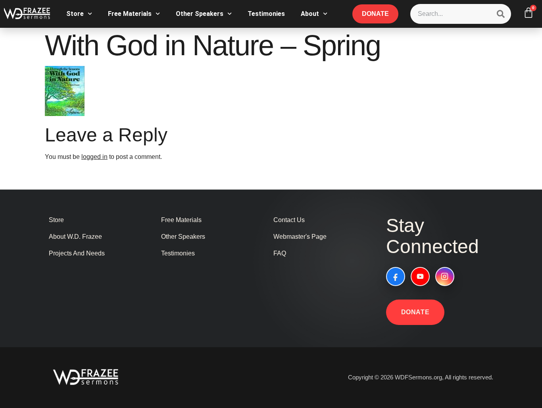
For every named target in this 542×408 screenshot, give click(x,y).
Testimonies (266, 13)
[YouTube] (420, 276)
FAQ (279, 253)
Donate (415, 312)
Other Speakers (199, 13)
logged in (94, 156)
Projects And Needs (77, 253)
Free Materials (130, 13)
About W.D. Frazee (75, 236)
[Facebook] (395, 276)
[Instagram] (444, 276)
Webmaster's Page (300, 236)
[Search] (501, 13)
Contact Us (289, 220)
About (310, 13)
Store (75, 13)
